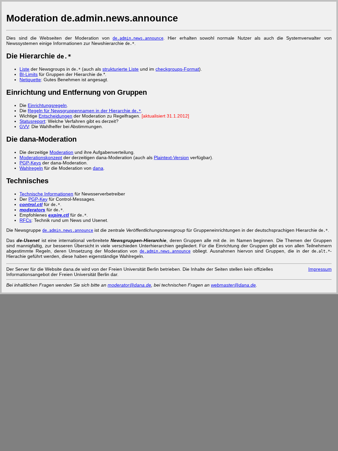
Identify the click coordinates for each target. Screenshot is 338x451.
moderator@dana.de (129, 285)
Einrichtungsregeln (47, 105)
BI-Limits (28, 74)
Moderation (61, 152)
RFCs (25, 220)
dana (98, 168)
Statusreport (32, 121)
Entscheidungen (55, 116)
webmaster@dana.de (233, 285)
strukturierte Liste (120, 69)
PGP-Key (38, 199)
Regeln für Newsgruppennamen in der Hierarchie (84, 110)
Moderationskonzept (40, 157)
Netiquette (30, 79)
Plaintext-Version (171, 157)
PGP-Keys (30, 162)
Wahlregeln (31, 168)
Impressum (320, 269)
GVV (24, 126)
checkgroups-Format (177, 69)
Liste (24, 69)
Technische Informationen (46, 193)
